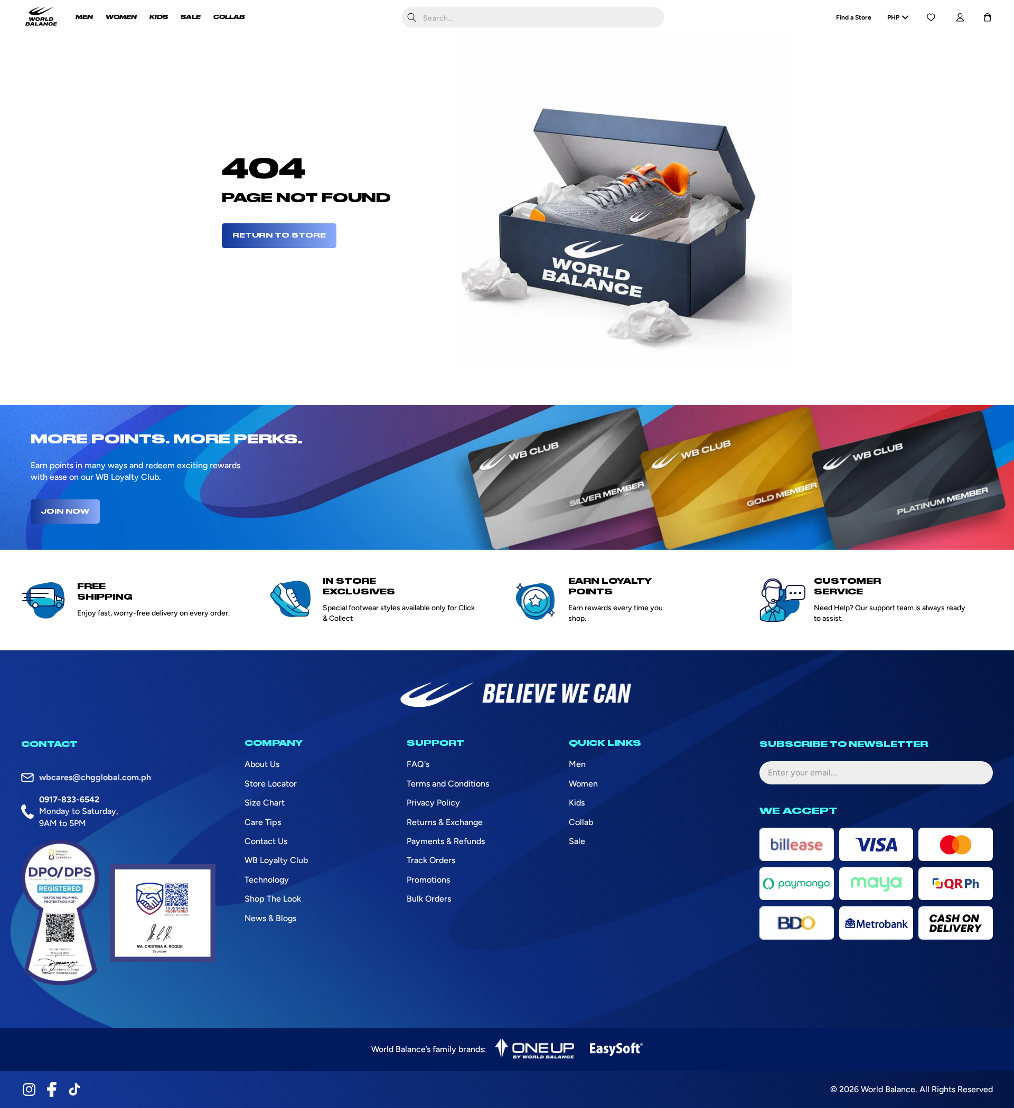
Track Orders (431, 860)
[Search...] (411, 17)
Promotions (428, 880)
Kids (577, 803)
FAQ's (418, 764)
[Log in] (959, 17)
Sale (577, 841)
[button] (987, 17)
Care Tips (263, 822)
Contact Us (266, 841)
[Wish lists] (930, 17)
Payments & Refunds (446, 841)
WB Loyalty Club (276, 860)
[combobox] (532, 17)
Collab (581, 822)
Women (583, 784)
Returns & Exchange (445, 822)
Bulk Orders (429, 899)
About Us (262, 764)
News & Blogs (270, 918)
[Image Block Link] (534, 1049)
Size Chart (265, 803)
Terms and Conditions (448, 784)
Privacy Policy (433, 803)
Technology (267, 880)
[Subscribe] (976, 772)
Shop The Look (273, 899)
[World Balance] (41, 17)
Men (577, 764)
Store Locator (271, 784)
